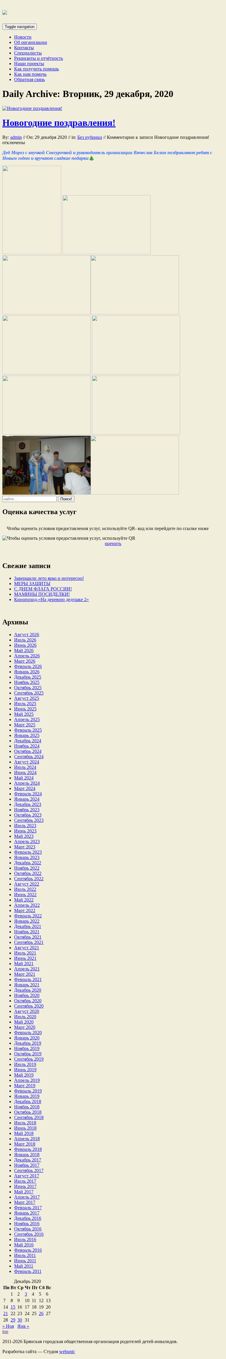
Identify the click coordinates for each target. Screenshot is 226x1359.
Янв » (23, 1326)
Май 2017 (24, 1191)
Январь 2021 (26, 984)
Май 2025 (24, 714)
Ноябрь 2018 (26, 1106)
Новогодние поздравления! (59, 122)
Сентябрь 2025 (29, 692)
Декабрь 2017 (27, 1159)
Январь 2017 (26, 1212)
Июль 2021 (25, 952)
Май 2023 (24, 836)
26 (41, 1313)
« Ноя (8, 1326)
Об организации (30, 42)
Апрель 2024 (27, 783)
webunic (67, 1351)
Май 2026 (24, 650)
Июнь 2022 (25, 894)
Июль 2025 (25, 703)
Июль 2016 (25, 1239)
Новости (22, 37)
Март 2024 (24, 788)
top (5, 1331)
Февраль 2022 (28, 915)
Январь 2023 (26, 857)
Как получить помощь (36, 68)
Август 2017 (26, 1175)
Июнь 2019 (25, 1069)
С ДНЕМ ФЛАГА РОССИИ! (43, 588)
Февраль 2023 (28, 852)
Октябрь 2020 (27, 1000)
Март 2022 (24, 910)
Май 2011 (23, 1265)
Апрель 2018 (27, 1138)
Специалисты (28, 52)
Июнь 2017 (25, 1186)
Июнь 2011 (25, 1260)
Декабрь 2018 (27, 1101)
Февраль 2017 (28, 1207)
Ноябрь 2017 (26, 1165)
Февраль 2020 (28, 1032)
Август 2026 (26, 634)
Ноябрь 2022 (26, 868)
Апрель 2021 (27, 968)
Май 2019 (24, 1074)
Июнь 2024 (25, 772)
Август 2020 (26, 1011)
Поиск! (66, 499)
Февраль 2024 (28, 793)
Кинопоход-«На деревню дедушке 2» (51, 599)
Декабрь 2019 (27, 1043)
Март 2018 (24, 1143)
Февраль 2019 (28, 1090)
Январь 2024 (26, 799)
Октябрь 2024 (27, 751)
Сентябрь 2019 (29, 1059)
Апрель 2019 (27, 1080)
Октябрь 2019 (27, 1053)
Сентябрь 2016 (29, 1234)
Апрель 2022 (27, 905)
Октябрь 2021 (27, 937)
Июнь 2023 (25, 830)
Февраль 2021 (28, 979)
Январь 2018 (26, 1154)
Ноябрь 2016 (26, 1223)
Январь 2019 (26, 1096)
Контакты (24, 47)
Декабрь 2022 (27, 862)
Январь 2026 (26, 671)
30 (19, 1319)
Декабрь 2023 (27, 804)
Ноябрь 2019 (26, 1048)
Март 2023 (24, 846)
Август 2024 (26, 761)
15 (13, 1306)
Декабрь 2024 (27, 740)
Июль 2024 (25, 767)
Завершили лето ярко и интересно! (49, 578)
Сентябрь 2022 (29, 878)
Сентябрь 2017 (29, 1170)
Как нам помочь (30, 74)
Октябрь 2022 (27, 873)
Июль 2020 (25, 1016)
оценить (113, 543)
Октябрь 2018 (27, 1112)
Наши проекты (29, 63)
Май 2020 (24, 1021)
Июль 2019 (25, 1064)
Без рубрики (89, 137)
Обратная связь (29, 79)
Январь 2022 (26, 921)
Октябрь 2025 (27, 687)
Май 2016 (24, 1244)
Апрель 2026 (27, 655)
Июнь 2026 (25, 645)
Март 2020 (24, 1027)
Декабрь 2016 (27, 1218)
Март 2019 (24, 1085)
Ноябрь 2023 (26, 809)
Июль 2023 (25, 825)
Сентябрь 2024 (29, 756)
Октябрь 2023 (27, 814)
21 (5, 1313)
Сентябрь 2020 (29, 1005)
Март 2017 (24, 1202)
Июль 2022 (25, 889)
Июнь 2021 (25, 958)
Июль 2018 (25, 1122)
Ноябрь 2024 (26, 745)
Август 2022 (26, 883)
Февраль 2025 (28, 730)
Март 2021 (24, 974)
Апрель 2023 (27, 841)
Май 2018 (24, 1133)
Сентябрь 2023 (29, 820)
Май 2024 (24, 777)
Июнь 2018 (25, 1128)
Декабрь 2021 (27, 926)
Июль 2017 (25, 1181)
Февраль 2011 (27, 1271)
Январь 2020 (26, 1037)
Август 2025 (26, 698)
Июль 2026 (25, 639)
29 (13, 1319)
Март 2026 (24, 661)
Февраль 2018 (28, 1149)
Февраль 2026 (28, 666)
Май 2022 (24, 899)
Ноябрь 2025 (26, 682)
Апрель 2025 (27, 719)
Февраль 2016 (28, 1250)
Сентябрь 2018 (29, 1117)
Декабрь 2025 (27, 677)
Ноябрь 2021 (26, 931)
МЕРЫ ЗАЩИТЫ (32, 583)
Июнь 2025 (25, 708)
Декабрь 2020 (27, 990)
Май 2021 (24, 963)
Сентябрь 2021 (29, 942)
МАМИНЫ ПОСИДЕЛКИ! (42, 594)
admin (16, 137)
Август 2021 (26, 947)
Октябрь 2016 (27, 1228)
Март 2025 (24, 724)
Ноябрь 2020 (26, 995)
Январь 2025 (26, 735)
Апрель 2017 (27, 1197)
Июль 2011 (25, 1255)
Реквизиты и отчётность (38, 58)
